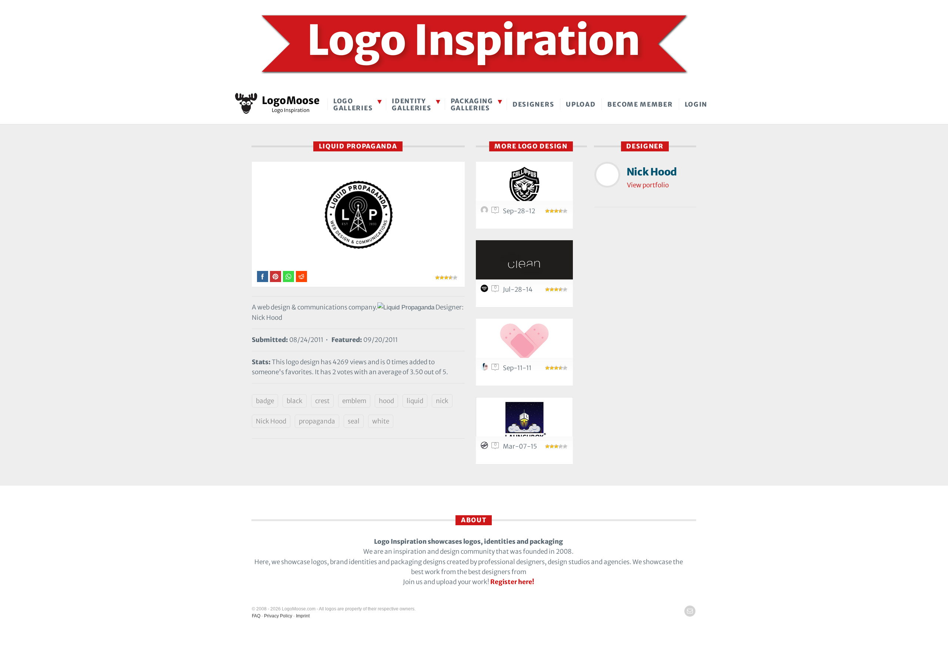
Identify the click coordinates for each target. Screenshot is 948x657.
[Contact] (689, 611)
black (295, 401)
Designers (533, 104)
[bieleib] (485, 368)
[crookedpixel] (485, 447)
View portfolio (648, 185)
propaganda (317, 421)
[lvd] (485, 212)
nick (442, 401)
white (380, 421)
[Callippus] (524, 185)
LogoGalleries (353, 104)
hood (386, 401)
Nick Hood (271, 421)
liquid (415, 401)
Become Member (639, 104)
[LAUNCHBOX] (524, 421)
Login (696, 104)
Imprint (303, 616)
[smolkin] (485, 290)
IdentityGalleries (411, 104)
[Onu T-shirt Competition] (524, 342)
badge (265, 401)
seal (354, 421)
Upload (580, 104)
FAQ (256, 616)
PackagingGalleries (472, 104)
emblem (354, 401)
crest (322, 401)
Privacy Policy (278, 616)
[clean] (524, 264)
